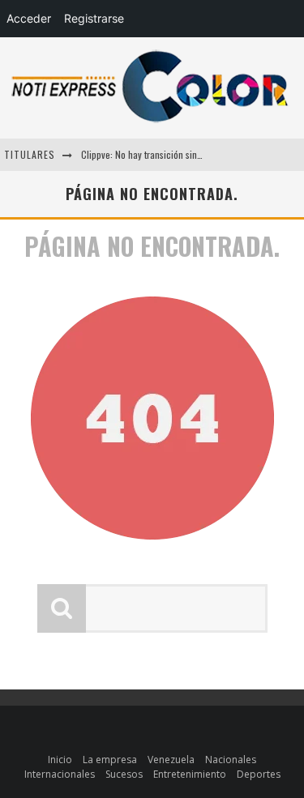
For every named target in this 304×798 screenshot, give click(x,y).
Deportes (258, 774)
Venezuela (171, 759)
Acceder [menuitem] (28, 18)
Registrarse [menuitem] (94, 18)
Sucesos (124, 774)
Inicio (60, 759)
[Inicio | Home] (150, 122)
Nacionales (230, 759)
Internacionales (59, 774)
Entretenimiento (189, 774)
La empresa (110, 759)
